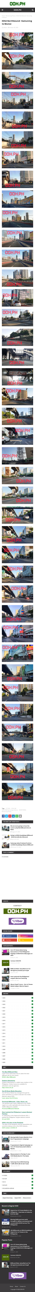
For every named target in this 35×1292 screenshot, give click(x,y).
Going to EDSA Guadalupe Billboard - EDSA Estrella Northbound (21, 836)
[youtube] (9, 940)
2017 (18, 1023)
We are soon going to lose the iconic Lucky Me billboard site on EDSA (20, 827)
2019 (18, 1017)
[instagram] (25, 936)
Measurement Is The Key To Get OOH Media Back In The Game (20, 1155)
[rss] (25, 940)
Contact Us (23, 1286)
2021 (18, 1011)
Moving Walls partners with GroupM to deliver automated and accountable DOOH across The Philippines (21, 1222)
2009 (18, 1049)
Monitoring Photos (10, 16)
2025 (18, 998)
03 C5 (18, 1182)
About (16, 1286)
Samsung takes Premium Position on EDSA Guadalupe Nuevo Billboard (21, 844)
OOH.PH (17, 10)
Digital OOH (18, 1198)
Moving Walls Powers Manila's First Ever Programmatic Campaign (21, 1138)
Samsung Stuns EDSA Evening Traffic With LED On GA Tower (19, 1163)
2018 (18, 1020)
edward (5, 27)
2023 (18, 1004)
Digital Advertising (7, 1198)
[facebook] (9, 936)
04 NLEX (18, 1185)
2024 (18, 1001)
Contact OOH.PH (15, 961)
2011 (18, 1043)
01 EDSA (8, 808)
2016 (18, 1027)
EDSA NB (13, 808)
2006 (18, 1059)
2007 (18, 1056)
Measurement (27, 1198)
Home (3, 16)
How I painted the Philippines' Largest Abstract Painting (19, 977)
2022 (18, 1007)
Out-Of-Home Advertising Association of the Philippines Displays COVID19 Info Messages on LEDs (21, 952)
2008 (18, 1052)
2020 (18, 1014)
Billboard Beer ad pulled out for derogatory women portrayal (20, 969)
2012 (18, 1040)
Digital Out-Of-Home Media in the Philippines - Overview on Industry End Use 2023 (21, 1212)
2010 (18, 1046)
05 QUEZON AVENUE (18, 1188)
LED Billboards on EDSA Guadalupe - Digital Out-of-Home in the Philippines (21, 1232)
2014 (18, 1033)
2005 (18, 1062)
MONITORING (22, 810)
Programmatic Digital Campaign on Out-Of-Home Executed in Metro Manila (21, 1146)
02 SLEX (18, 1178)
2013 (18, 1036)
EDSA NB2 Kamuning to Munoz (10, 810)
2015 (18, 1030)
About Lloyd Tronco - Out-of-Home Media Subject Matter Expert (21, 985)
